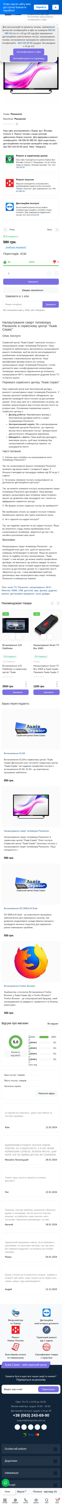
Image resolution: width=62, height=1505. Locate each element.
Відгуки (21, 1491)
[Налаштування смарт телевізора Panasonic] (31, 75)
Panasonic (23, 587)
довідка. (46, 593)
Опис (7, 1491)
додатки (52, 590)
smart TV (12, 587)
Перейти (41, 7)
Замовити (51, 304)
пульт (38, 593)
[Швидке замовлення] (19, 636)
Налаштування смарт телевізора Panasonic (26, 831)
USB (20, 590)
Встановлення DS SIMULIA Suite (21, 908)
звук (36, 590)
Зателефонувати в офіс (28, 51)
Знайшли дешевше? (16, 247)
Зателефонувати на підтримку (28, 58)
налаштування (37, 587)
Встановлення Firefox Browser (19, 986)
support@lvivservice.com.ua (31, 1420)
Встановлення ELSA (14, 753)
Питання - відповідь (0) (45, 1491)
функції (43, 590)
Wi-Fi (48, 587)
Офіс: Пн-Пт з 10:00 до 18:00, (31, 1401)
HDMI (14, 590)
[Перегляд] (12, 636)
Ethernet (6, 590)
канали (5, 593)
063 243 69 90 (33, 215)
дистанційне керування (22, 593)
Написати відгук (46, 1093)
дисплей (28, 590)
